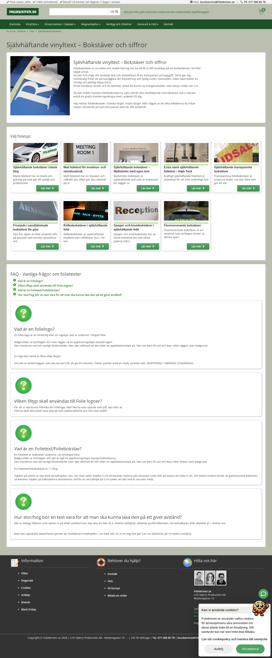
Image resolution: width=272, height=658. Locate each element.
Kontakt (168, 24)
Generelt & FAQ (146, 24)
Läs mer (46, 188)
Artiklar (25, 595)
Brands (25, 602)
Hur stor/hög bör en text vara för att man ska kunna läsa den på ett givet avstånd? (70, 295)
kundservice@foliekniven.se (217, 2)
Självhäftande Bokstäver (49, 31)
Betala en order (117, 595)
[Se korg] (261, 12)
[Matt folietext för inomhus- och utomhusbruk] (85, 152)
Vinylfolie (31, 24)
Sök (112, 11)
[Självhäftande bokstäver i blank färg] (35, 152)
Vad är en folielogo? (30, 281)
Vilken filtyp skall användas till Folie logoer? (45, 286)
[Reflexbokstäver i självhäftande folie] (85, 210)
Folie (32, 31)
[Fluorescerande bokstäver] (186, 210)
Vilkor (24, 573)
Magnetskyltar (90, 24)
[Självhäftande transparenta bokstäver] (236, 152)
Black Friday (28, 609)
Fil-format (114, 588)
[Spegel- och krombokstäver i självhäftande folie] (136, 210)
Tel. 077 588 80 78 (163, 637)
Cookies (26, 587)
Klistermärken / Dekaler (59, 24)
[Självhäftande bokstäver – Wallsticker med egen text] (136, 152)
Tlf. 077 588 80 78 (255, 2)
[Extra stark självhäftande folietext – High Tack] (186, 152)
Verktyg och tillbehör (119, 24)
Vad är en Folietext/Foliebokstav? (39, 290)
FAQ (110, 581)
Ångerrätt (27, 580)
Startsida (14, 24)
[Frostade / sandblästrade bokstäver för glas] (35, 210)
